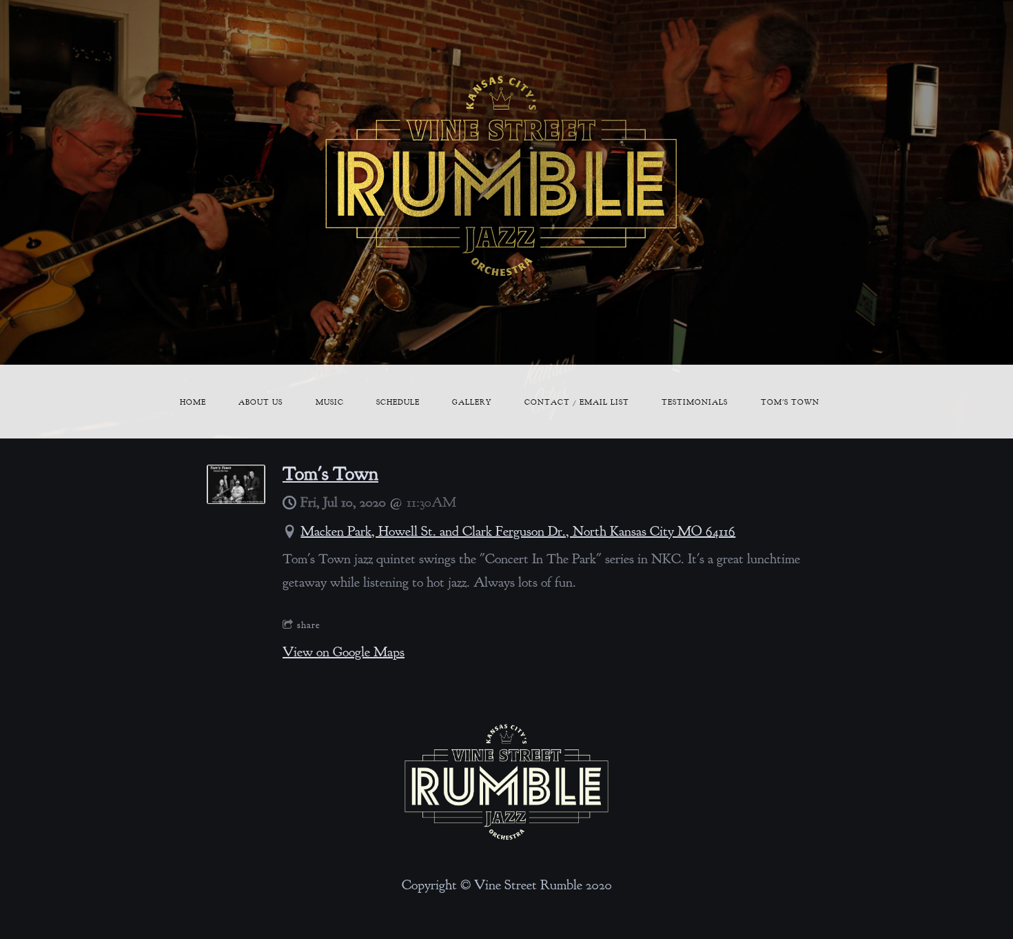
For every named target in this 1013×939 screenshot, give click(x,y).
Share (308, 625)
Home (193, 402)
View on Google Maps (344, 651)
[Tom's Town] (236, 499)
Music (330, 402)
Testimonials (695, 402)
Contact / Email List (576, 402)
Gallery (471, 402)
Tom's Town (790, 402)
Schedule (398, 402)
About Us (260, 402)
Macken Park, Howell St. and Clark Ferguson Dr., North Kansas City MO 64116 (517, 531)
